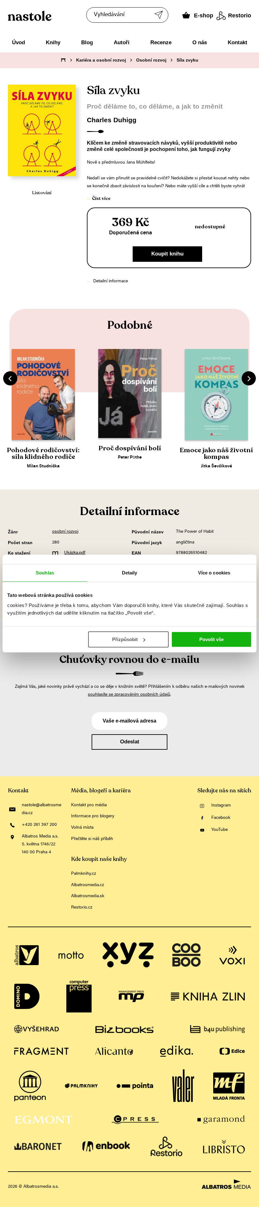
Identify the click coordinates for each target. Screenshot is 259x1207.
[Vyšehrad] (36, 1029)
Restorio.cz (81, 907)
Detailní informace (110, 281)
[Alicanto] (114, 1051)
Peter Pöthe (130, 457)
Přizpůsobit (125, 639)
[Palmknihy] (81, 1086)
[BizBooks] (124, 1029)
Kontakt (237, 42)
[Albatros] (27, 955)
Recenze (161, 42)
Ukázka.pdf (74, 553)
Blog (87, 42)
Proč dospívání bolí (130, 448)
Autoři (122, 42)
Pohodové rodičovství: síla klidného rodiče (43, 454)
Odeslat (129, 742)
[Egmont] (43, 1119)
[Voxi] (232, 955)
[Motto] (71, 955)
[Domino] (27, 996)
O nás (199, 42)
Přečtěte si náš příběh (92, 839)
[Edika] (176, 1051)
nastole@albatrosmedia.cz (41, 809)
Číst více (101, 198)
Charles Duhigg (111, 119)
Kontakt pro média (89, 805)
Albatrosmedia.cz (87, 885)
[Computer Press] (79, 996)
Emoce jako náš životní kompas (216, 454)
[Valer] (183, 1086)
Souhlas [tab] (45, 572)
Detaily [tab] (129, 572)
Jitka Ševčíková (216, 466)
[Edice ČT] (232, 1051)
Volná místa (82, 828)
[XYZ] (128, 955)
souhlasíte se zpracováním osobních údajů (129, 695)
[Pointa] (135, 1086)
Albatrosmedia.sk (87, 896)
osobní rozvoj (65, 532)
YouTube (219, 830)
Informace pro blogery (92, 816)
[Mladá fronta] (229, 1086)
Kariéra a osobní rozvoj (101, 60)
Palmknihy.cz (83, 874)
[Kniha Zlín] (208, 996)
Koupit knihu (167, 254)
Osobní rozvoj (151, 60)
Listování (41, 193)
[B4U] (217, 1029)
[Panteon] (30, 1086)
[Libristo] (224, 1146)
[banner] (59, 16)
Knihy (53, 42)
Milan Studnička (43, 466)
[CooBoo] (186, 955)
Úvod (18, 42)
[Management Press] (131, 996)
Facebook (220, 818)
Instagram (221, 805)
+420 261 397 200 (39, 825)
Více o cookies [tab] (214, 572)
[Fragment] (41, 1051)
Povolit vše (211, 639)
